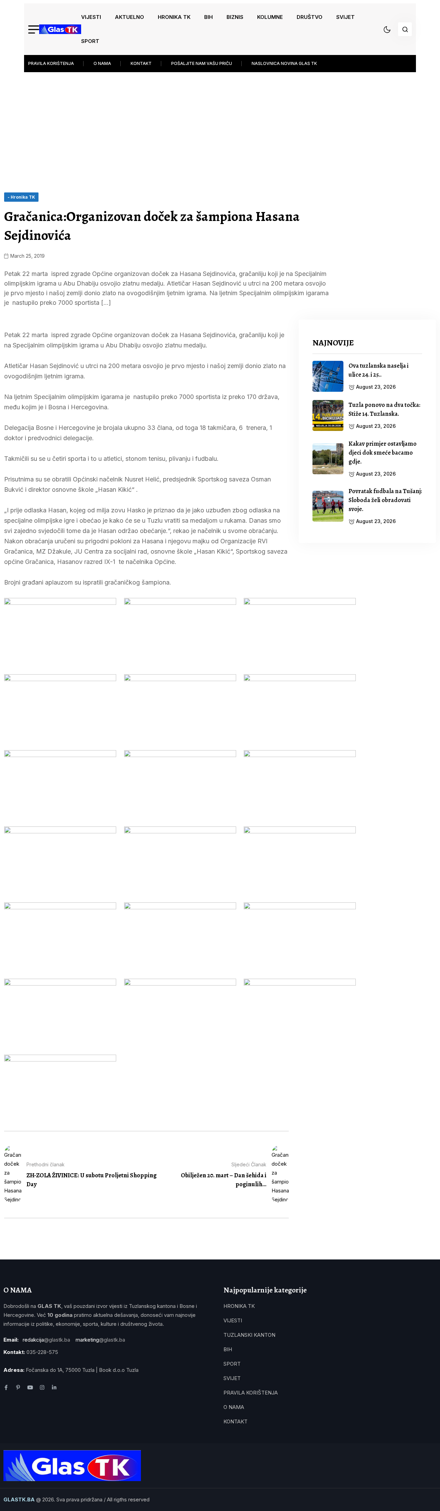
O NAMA (102, 63)
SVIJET (345, 17)
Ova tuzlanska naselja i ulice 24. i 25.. (379, 370)
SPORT (90, 41)
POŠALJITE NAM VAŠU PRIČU (201, 63)
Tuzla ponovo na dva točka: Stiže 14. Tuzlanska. (384, 409)
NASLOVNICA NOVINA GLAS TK (284, 63)
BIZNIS (235, 17)
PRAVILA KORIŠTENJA (51, 63)
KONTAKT (141, 63)
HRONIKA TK (174, 17)
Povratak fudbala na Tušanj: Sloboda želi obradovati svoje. (385, 500)
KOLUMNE (270, 17)
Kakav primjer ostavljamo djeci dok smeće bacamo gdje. (383, 453)
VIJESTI (91, 17)
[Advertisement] (220, 124)
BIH (208, 17)
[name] (60, 29)
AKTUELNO (129, 17)
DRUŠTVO (309, 17)
